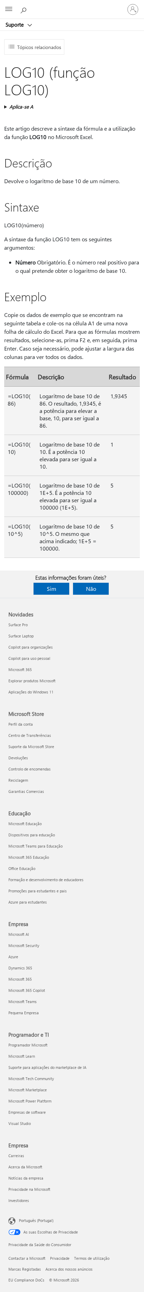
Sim (51, 588)
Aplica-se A (21, 106)
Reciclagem (18, 780)
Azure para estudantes (27, 902)
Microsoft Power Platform (29, 1101)
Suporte (15, 24)
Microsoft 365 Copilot (26, 990)
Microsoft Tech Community (31, 1078)
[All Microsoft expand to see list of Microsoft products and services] (8, 9)
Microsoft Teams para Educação (35, 846)
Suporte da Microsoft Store (31, 746)
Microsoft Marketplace (27, 1089)
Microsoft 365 (20, 669)
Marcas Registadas (24, 1269)
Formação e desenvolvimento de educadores (46, 879)
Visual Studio (19, 1123)
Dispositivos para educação (31, 834)
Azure (13, 956)
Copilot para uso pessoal (29, 658)
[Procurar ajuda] (24, 9)
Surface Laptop (21, 635)
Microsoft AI (18, 934)
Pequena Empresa (23, 1012)
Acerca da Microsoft (25, 1166)
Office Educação (21, 868)
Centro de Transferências (29, 735)
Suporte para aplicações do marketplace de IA (47, 1067)
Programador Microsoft (28, 1045)
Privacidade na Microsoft (29, 1189)
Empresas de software (27, 1112)
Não (91, 588)
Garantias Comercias (26, 791)
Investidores (18, 1200)
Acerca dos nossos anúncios (69, 1269)
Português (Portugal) (36, 1220)
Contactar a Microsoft (26, 1258)
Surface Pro (18, 624)
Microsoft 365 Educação (28, 857)
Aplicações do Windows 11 (30, 692)
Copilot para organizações (30, 647)
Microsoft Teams (22, 1001)
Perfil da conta (20, 724)
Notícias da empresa (25, 1178)
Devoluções (18, 757)
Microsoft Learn (21, 1056)
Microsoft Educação (25, 823)
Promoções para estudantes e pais (37, 890)
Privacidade (60, 1258)
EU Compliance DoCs (26, 1280)
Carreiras (16, 1155)
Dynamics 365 (20, 967)
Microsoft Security (23, 945)
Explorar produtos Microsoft (32, 680)
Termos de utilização (91, 1258)
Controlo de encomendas (29, 769)
